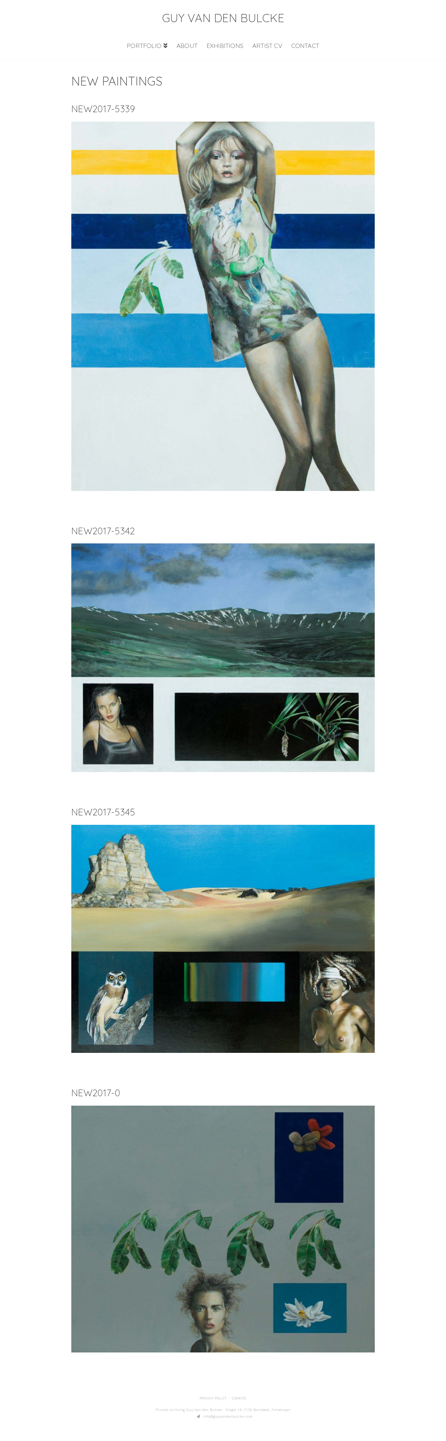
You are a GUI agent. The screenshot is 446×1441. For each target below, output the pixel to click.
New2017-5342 (103, 531)
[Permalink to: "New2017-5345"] (223, 939)
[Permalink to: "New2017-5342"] (223, 657)
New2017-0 (95, 1093)
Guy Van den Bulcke (223, 18)
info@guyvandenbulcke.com (228, 1416)
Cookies (239, 1398)
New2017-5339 (103, 109)
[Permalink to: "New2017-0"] (223, 1229)
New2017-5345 (103, 812)
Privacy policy (213, 1398)
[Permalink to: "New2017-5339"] (223, 306)
